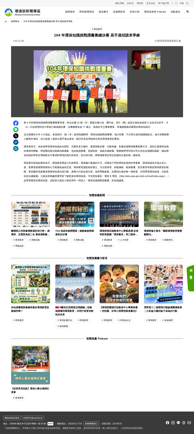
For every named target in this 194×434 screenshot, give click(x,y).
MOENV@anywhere (32, 418)
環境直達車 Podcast (155, 11)
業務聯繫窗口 (91, 424)
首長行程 (134, 11)
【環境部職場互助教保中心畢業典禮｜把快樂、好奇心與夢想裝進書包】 (119, 309)
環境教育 (19, 240)
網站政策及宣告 (12, 418)
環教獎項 (168, 240)
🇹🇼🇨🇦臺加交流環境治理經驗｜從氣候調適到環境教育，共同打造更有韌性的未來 (74, 311)
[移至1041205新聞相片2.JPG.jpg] (146, 60)
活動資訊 (175, 11)
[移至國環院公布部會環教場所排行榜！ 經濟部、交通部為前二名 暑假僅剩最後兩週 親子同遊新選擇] (30, 225)
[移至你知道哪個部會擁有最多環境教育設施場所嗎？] (30, 284)
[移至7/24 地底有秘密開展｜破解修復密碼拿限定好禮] (74, 225)
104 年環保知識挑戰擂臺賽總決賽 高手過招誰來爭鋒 (47, 21)
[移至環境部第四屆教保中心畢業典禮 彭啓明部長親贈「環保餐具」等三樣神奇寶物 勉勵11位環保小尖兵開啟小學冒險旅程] (119, 225)
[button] (119, 284)
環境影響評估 (66, 320)
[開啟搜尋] (187, 11)
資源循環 (168, 320)
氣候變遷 (64, 326)
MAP (50, 424)
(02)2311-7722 (75, 424)
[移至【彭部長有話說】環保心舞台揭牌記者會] (30, 373)
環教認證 (19, 246)
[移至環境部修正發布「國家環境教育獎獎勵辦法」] (163, 225)
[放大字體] (187, 3)
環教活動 (35, 240)
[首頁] (6, 21)
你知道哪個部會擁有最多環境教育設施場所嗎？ (30, 309)
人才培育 (124, 240)
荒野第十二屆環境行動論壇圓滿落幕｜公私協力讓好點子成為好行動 (163, 309)
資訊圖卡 (103, 11)
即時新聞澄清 (86, 11)
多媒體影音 (119, 11)
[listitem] (167, 422)
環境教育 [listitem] (98, 29)
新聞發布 (70, 11)
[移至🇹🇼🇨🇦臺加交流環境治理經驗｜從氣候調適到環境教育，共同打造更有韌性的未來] (74, 284)
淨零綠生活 (125, 320)
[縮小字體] (176, 3)
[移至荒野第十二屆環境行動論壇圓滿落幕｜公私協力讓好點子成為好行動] (163, 284)
